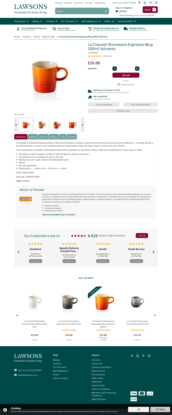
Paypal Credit (98, 385)
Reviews (89, 2)
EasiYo (56, 374)
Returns (53, 136)
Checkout (148, 9)
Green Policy (98, 378)
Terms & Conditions (101, 389)
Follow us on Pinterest (150, 2)
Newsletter (97, 381)
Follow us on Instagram (156, 2)
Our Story (96, 359)
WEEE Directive (99, 399)
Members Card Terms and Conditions (104, 394)
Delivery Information (101, 367)
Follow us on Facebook (139, 2)
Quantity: (92, 68)
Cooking (57, 363)
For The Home (59, 367)
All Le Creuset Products (140, 104)
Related (71, 136)
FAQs (62, 136)
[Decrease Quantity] (114, 68)
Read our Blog (144, 2)
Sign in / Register (124, 7)
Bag (154, 9)
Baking (56, 359)
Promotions (19, 21)
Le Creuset (93, 52)
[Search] (105, 11)
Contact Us (97, 363)
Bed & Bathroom (61, 370)
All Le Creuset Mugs (104, 104)
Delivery (43, 136)
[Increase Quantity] (137, 68)
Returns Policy (98, 370)
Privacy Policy (98, 374)
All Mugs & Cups (123, 110)
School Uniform (60, 378)
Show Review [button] (35, 261)
